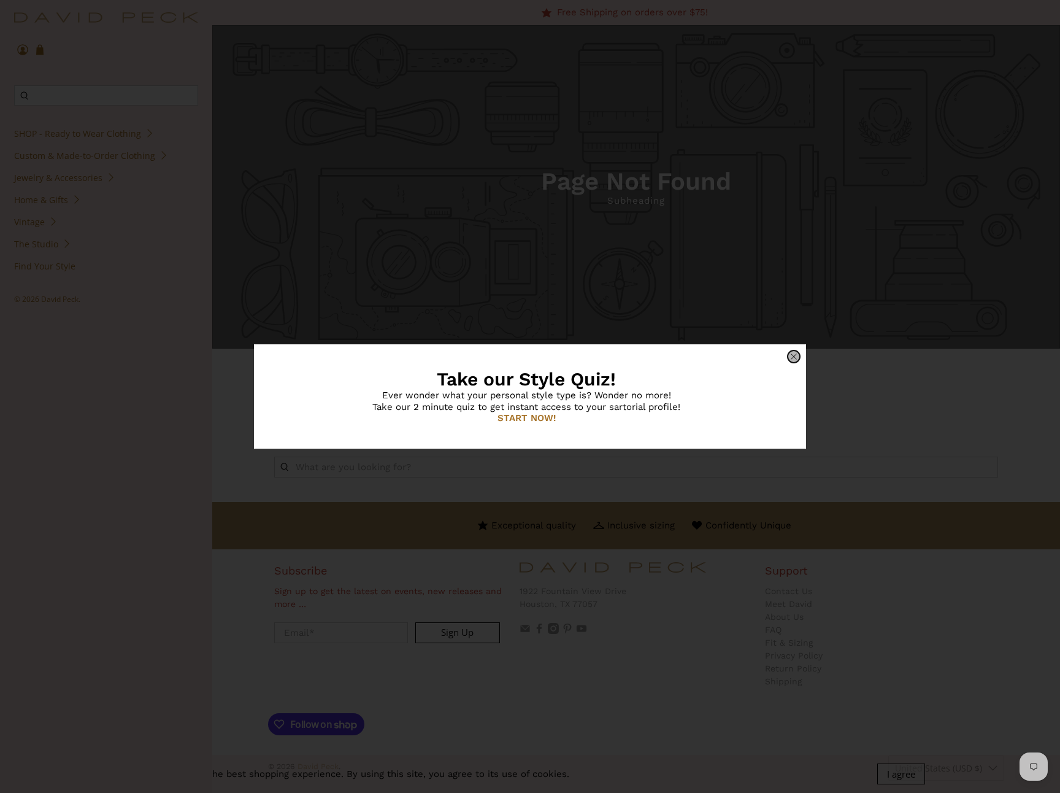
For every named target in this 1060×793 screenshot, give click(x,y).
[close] (794, 356)
